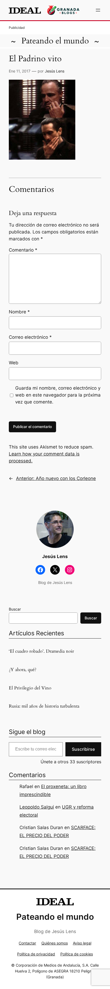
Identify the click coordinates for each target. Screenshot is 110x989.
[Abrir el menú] (98, 10)
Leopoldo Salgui (36, 807)
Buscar (15, 609)
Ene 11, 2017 (19, 71)
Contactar (27, 943)
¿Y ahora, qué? (22, 669)
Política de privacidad (36, 954)
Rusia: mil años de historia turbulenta (44, 706)
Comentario (23, 250)
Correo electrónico (30, 337)
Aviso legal (82, 943)
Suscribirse (83, 749)
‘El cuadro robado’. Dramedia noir (41, 651)
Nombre (19, 311)
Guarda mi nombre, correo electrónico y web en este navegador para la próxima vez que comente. (58, 395)
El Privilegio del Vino (30, 688)
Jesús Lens (54, 71)
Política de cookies (76, 954)
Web (13, 362)
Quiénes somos (54, 943)
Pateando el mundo (55, 40)
